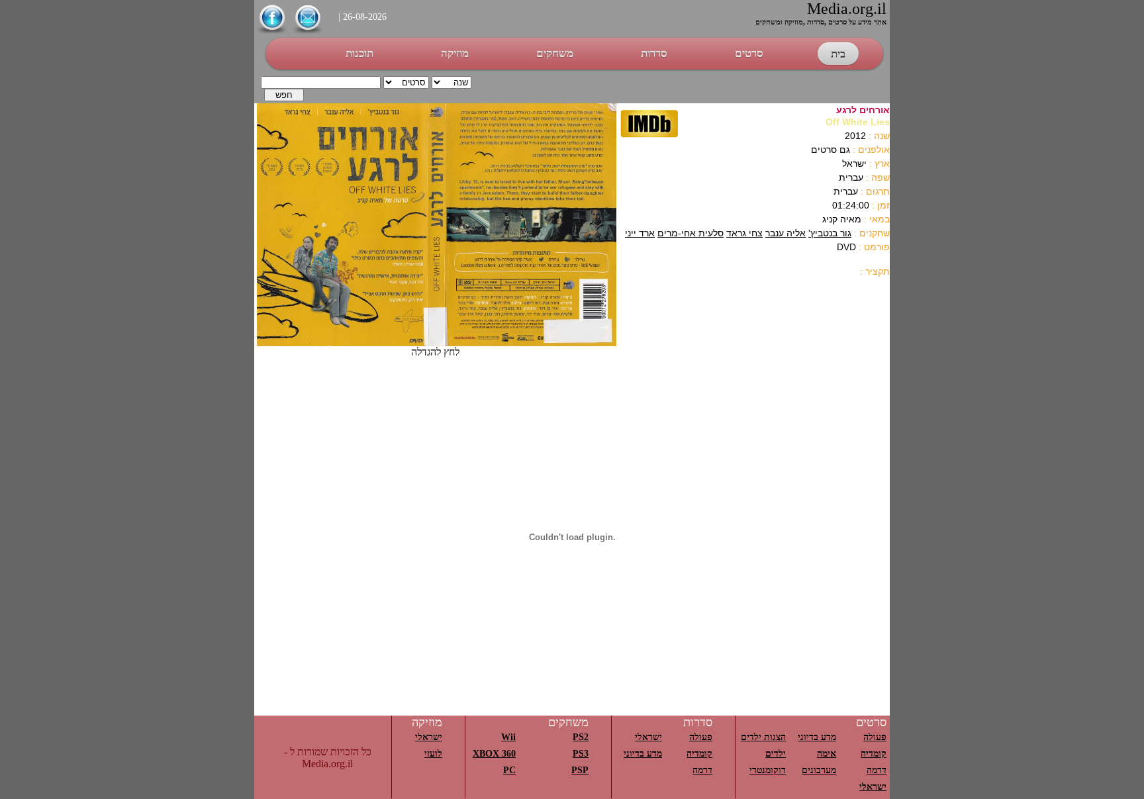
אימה (826, 754)
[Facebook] (272, 32)
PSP (580, 770)
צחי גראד (744, 233)
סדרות (654, 53)
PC (509, 770)
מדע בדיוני (817, 737)
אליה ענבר (785, 233)
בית (838, 54)
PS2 (581, 737)
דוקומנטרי (767, 770)
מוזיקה (455, 53)
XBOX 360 (494, 754)
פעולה (874, 737)
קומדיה (873, 754)
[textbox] (321, 82)
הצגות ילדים (763, 737)
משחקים (554, 53)
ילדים (775, 754)
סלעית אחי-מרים (690, 233)
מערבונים (819, 770)
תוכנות (359, 53)
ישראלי (872, 787)
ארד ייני (640, 233)
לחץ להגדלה (435, 351)
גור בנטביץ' (829, 233)
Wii (508, 737)
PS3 (581, 754)
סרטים (749, 53)
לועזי (433, 754)
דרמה (876, 770)
